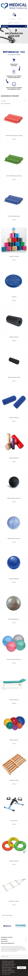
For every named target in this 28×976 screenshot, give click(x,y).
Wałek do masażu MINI (14, 377)
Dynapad (14, 296)
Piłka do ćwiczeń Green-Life (14, 659)
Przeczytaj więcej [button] (6, 973)
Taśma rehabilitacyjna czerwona (14, 135)
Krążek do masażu (14, 861)
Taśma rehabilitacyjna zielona (14, 176)
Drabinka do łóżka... (14, 901)
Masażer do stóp (14, 780)
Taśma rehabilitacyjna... (14, 216)
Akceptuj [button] (22, 967)
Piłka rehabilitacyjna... (14, 619)
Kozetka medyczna (14, 699)
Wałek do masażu (14, 337)
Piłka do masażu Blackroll (14, 498)
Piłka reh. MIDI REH (14, 579)
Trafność (14, 101)
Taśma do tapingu (14, 256)
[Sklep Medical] (14, 70)
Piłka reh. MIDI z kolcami (14, 538)
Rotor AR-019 (14, 820)
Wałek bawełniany (14, 458)
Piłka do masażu (14, 740)
